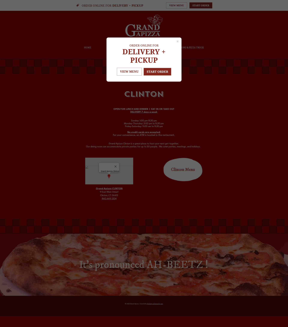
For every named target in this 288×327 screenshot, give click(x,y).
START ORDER (157, 72)
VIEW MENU (129, 71)
